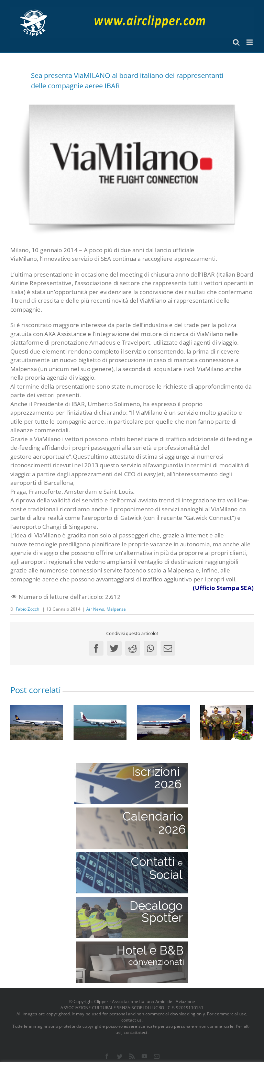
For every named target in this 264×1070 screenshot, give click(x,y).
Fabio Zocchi (28, 609)
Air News (95, 609)
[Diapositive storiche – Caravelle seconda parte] (163, 722)
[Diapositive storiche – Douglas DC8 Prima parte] (100, 722)
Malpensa (116, 609)
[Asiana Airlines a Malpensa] (226, 722)
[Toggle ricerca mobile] (236, 42)
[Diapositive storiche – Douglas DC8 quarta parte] (36, 722)
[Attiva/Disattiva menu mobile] (250, 42)
